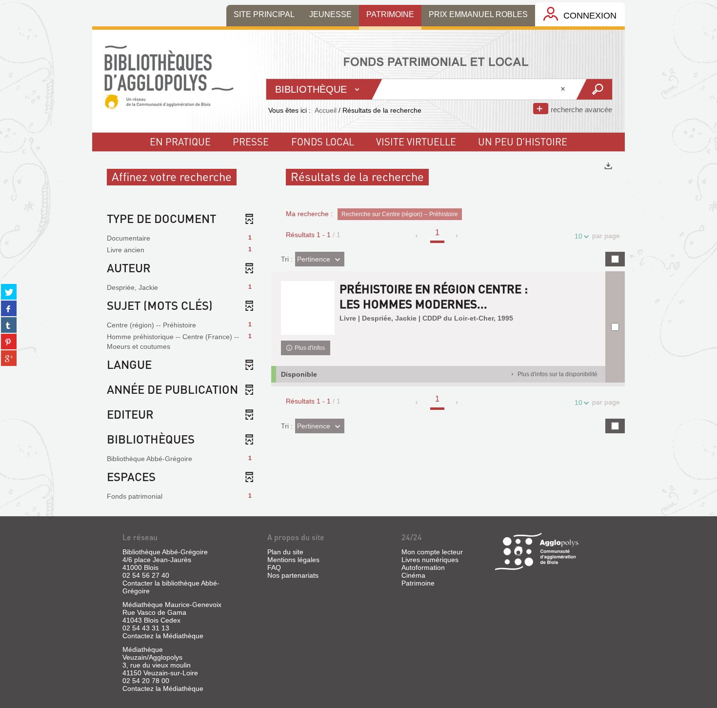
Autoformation (423, 567)
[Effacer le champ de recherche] (564, 89)
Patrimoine (418, 583)
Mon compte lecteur (432, 552)
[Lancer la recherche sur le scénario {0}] (594, 89)
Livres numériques (429, 560)
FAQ (274, 567)
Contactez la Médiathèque (162, 636)
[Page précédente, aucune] (417, 235)
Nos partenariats (293, 575)
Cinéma (413, 575)
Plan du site (285, 552)
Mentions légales (293, 560)
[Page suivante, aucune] (457, 235)
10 (578, 236)
